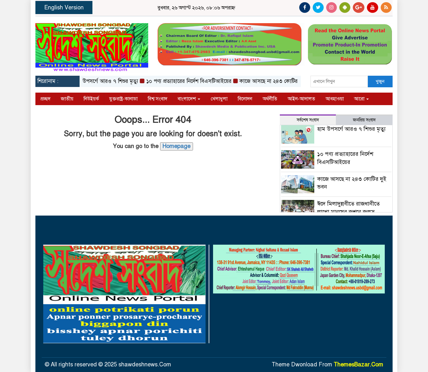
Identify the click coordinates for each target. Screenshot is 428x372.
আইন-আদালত (301, 99)
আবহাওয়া (335, 99)
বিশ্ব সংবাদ (157, 99)
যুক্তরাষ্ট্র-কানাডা (123, 99)
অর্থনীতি (270, 99)
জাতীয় (67, 99)
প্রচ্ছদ (45, 99)
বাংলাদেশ (187, 99)
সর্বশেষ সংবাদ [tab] (308, 120)
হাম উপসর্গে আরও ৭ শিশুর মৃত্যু (98, 81)
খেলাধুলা (219, 99)
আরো (360, 99)
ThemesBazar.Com (358, 364)
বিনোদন (245, 99)
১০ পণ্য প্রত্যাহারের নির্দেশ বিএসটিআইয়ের (181, 81)
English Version (64, 7)
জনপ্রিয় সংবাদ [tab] (364, 120)
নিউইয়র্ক (91, 99)
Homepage (177, 146)
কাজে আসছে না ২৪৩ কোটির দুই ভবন (270, 81)
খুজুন (380, 81)
